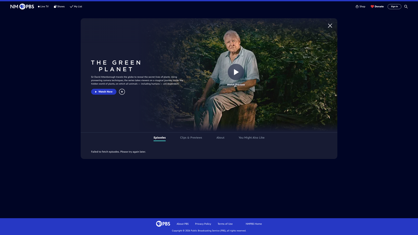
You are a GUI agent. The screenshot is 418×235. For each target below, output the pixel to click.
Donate (379, 6)
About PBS (183, 223)
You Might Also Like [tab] (252, 137)
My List (78, 6)
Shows (61, 6)
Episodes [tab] (160, 137)
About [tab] (220, 137)
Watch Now (105, 91)
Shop (362, 6)
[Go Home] (330, 26)
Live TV (44, 6)
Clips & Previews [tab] (191, 137)
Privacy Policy (203, 223)
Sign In (394, 6)
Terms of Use (225, 223)
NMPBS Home (254, 223)
